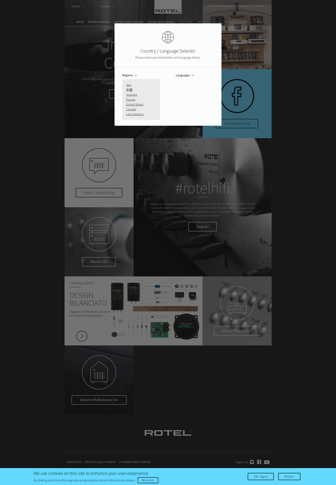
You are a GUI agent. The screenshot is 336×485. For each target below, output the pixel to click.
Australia (131, 95)
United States (134, 104)
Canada (131, 109)
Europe (130, 99)
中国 (129, 90)
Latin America (135, 114)
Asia (128, 85)
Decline (289, 476)
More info (148, 480)
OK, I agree (261, 476)
